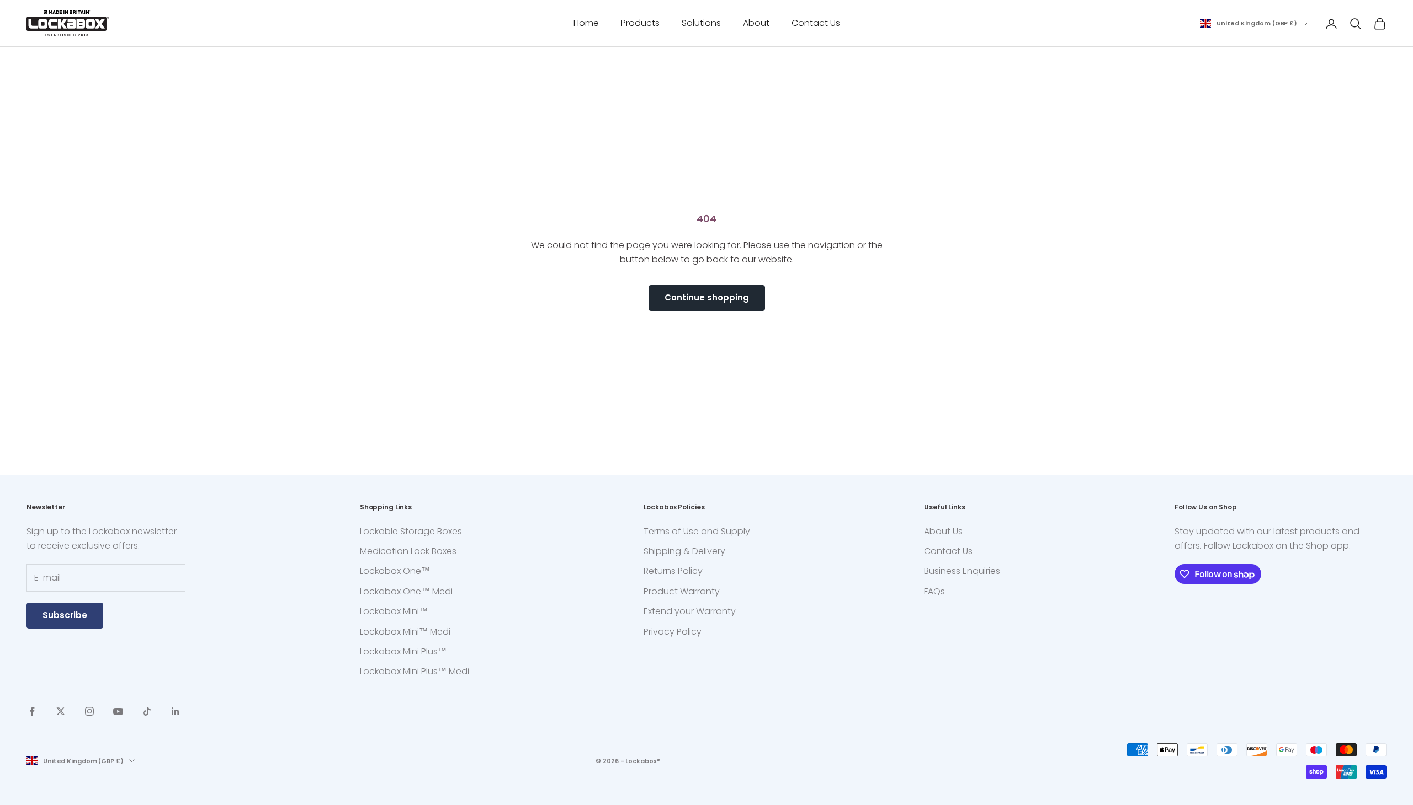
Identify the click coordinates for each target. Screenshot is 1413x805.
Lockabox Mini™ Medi (405, 631)
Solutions (701, 23)
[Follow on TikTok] (146, 711)
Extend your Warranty (690, 611)
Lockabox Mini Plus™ (403, 651)
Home (586, 23)
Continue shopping (707, 297)
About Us (943, 531)
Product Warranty (682, 591)
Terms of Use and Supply (697, 531)
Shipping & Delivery (684, 551)
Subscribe (65, 615)
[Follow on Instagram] (89, 711)
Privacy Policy (673, 631)
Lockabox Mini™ (394, 611)
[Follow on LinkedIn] (175, 711)
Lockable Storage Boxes (411, 531)
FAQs (934, 591)
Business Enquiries (962, 571)
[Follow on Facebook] (32, 711)
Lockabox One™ (395, 571)
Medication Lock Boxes (408, 551)
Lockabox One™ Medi (406, 591)
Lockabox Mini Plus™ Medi (414, 671)
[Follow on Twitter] (60, 711)
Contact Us (816, 23)
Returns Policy (673, 571)
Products (640, 23)
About (756, 23)
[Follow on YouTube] (118, 711)
